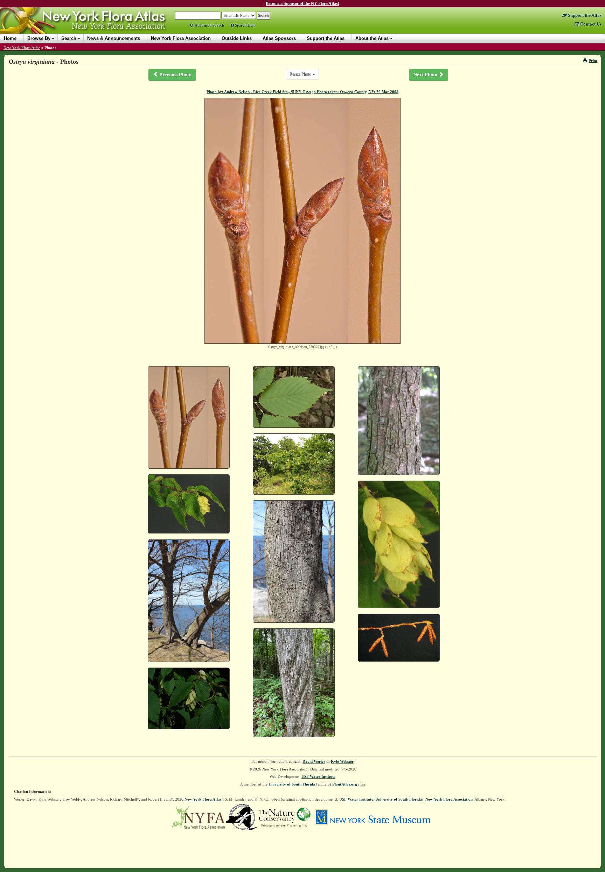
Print (593, 60)
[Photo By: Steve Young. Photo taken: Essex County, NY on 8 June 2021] (294, 683)
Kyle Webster (342, 761)
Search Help (245, 25)
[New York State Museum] (372, 817)
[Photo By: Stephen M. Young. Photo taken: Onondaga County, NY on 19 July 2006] (188, 698)
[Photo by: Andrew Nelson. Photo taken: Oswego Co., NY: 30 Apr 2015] (294, 561)
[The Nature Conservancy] (284, 817)
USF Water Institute (318, 776)
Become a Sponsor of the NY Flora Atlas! (302, 3)
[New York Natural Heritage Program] (241, 817)
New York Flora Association (92, 26)
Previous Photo (175, 74)
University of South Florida (292, 784)
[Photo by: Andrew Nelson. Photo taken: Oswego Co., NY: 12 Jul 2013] (294, 464)
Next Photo (426, 74)
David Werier (313, 761)
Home (10, 38)
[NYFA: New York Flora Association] (198, 817)
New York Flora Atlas (22, 48)
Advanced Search (209, 25)
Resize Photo (301, 74)
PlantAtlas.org (344, 784)
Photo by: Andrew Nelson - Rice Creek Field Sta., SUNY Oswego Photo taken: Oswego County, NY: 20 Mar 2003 (302, 92)
